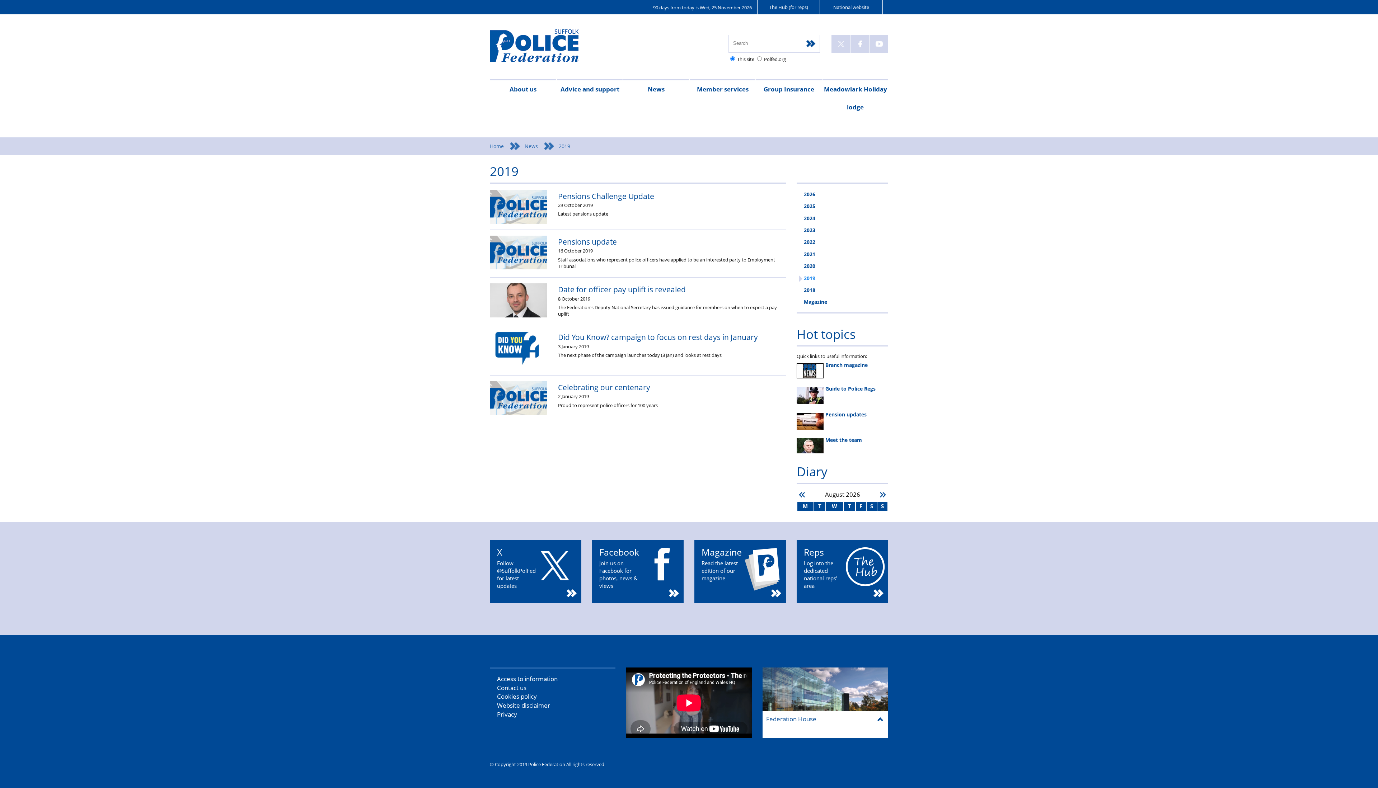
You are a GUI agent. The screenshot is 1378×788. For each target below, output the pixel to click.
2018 (809, 290)
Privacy (507, 714)
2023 (809, 230)
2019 (809, 278)
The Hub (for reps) (788, 7)
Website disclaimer (523, 705)
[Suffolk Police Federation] (544, 49)
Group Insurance (789, 89)
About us (523, 89)
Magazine (815, 301)
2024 (809, 218)
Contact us (511, 688)
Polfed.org (775, 59)
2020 (809, 266)
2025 (809, 206)
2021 (809, 254)
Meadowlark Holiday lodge (855, 98)
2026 (809, 194)
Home (497, 146)
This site (745, 59)
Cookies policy (517, 696)
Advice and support (590, 89)
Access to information (527, 679)
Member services (723, 89)
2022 (809, 242)
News (656, 89)
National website (851, 7)
